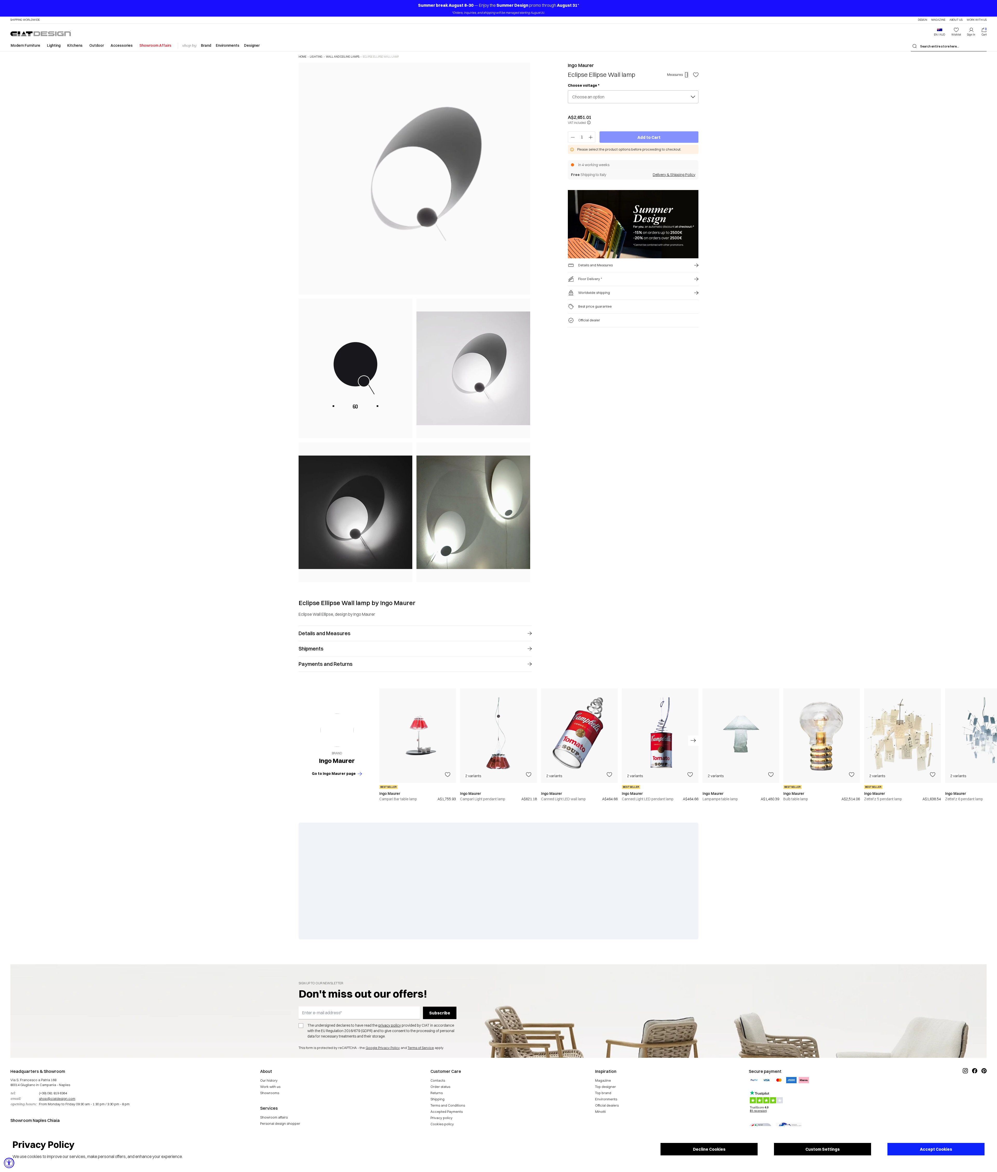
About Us (955, 20)
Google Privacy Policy (383, 1048)
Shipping (437, 1099)
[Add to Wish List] (695, 74)
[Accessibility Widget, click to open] (9, 1163)
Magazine (938, 20)
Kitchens (75, 45)
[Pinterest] (984, 1088)
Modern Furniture (25, 45)
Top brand (603, 1093)
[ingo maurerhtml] (337, 730)
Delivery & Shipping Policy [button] (674, 174)
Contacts (437, 1080)
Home (302, 57)
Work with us (270, 1087)
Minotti (600, 1111)
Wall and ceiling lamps (342, 57)
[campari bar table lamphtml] (417, 735)
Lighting (53, 45)
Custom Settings (822, 1149)
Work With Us (977, 20)
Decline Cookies (709, 1149)
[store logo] (40, 33)
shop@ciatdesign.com (57, 1098)
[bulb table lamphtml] (821, 735)
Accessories (122, 45)
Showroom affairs (274, 1117)
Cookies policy (442, 1124)
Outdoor (96, 45)
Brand (206, 45)
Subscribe (439, 1012)
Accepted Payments (446, 1111)
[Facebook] (974, 1088)
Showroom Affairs (155, 45)
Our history (269, 1080)
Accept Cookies (936, 1149)
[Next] (525, 322)
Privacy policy (441, 1118)
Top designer (605, 1087)
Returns (436, 1093)
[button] (939, 32)
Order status (440, 1087)
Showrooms (269, 1093)
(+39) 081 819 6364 (53, 1093)
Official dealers (607, 1105)
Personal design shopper (280, 1123)
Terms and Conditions (447, 1105)
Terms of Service (421, 1048)
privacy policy (389, 1025)
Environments (227, 45)
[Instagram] (965, 1088)
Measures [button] (675, 74)
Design (922, 20)
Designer (252, 45)
